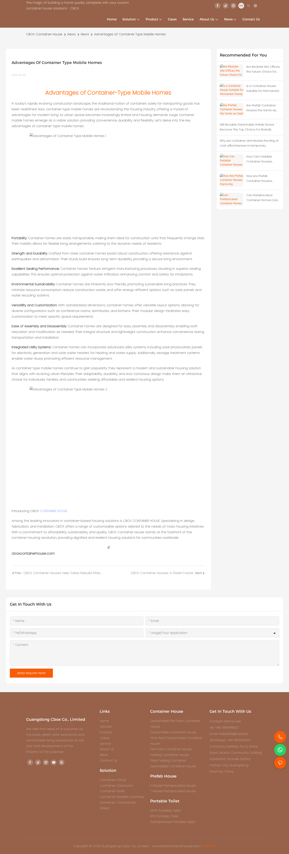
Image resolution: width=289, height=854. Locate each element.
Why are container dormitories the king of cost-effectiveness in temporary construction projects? (249, 143)
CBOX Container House (44, 34)
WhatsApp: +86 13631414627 (230, 740)
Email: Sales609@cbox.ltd (229, 734)
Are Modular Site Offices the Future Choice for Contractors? (263, 69)
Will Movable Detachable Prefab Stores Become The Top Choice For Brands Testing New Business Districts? (247, 127)
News (71, 34)
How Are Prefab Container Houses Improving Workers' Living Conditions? (259, 178)
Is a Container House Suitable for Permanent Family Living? (262, 88)
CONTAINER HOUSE (53, 511)
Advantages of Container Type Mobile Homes (130, 34)
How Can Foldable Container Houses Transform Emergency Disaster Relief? (262, 159)
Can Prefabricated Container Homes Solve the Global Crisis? (263, 198)
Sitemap (209, 846)
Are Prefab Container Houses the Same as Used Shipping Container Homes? (261, 108)
